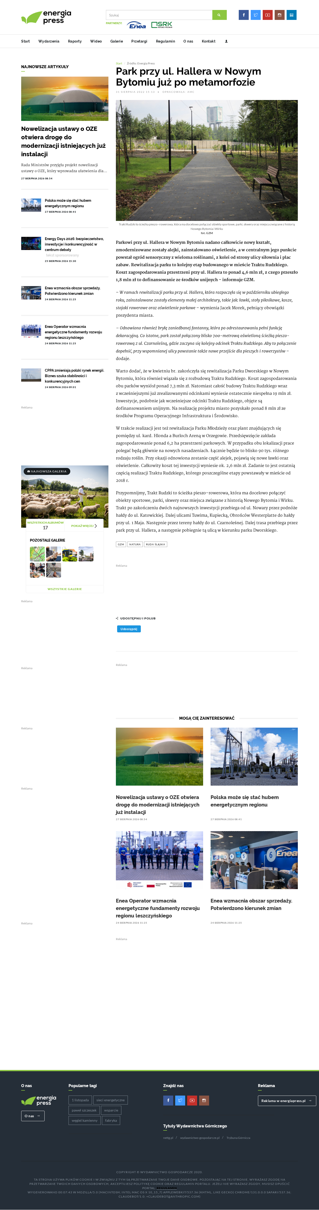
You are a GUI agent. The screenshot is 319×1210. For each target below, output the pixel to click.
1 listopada (80, 1100)
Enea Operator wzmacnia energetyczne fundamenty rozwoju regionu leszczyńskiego (158, 908)
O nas (188, 41)
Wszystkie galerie (65, 589)
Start (25, 41)
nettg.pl (168, 1138)
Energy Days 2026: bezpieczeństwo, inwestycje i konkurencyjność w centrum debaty (74, 244)
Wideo (96, 41)
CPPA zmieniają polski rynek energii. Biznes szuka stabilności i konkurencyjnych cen (74, 375)
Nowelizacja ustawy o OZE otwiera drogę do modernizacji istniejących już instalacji (157, 804)
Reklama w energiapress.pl (284, 1101)
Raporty (75, 41)
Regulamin (165, 41)
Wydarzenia (49, 41)
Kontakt (209, 41)
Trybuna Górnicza (238, 1138)
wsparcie (111, 1110)
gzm (121, 544)
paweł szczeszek (84, 1110)
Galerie (116, 41)
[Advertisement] (207, 587)
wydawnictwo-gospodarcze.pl (200, 1138)
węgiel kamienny (84, 1120)
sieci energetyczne (110, 1100)
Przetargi (139, 41)
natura (135, 544)
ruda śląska (155, 544)
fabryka (111, 1120)
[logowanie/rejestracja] (224, 41)
